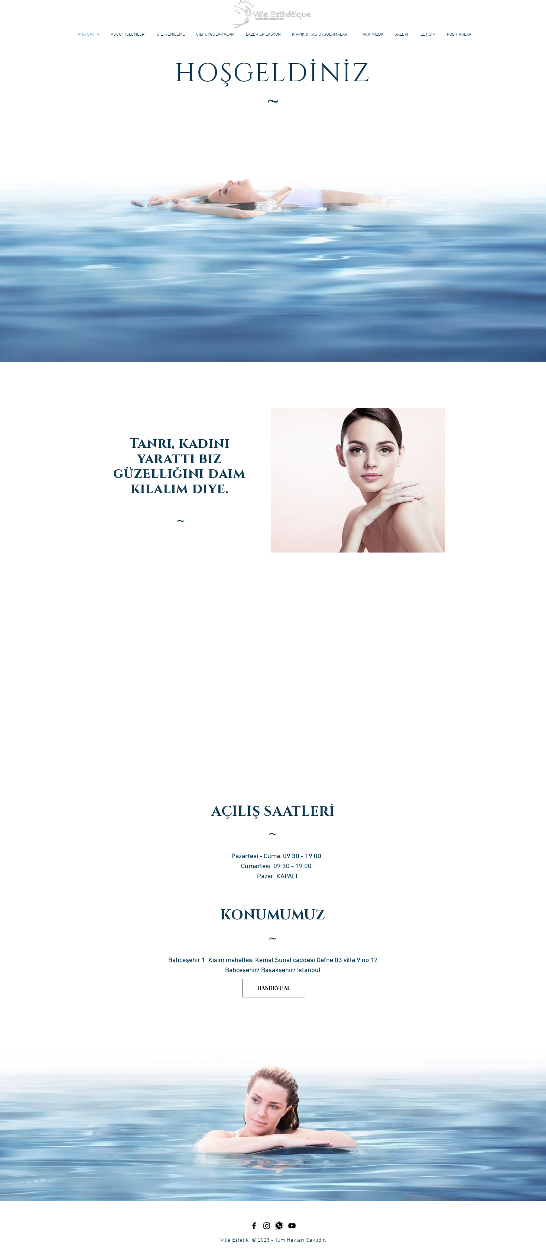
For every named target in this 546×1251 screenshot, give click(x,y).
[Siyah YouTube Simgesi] (291, 1225)
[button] (128, 34)
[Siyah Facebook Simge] (254, 1225)
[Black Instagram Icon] (266, 1225)
